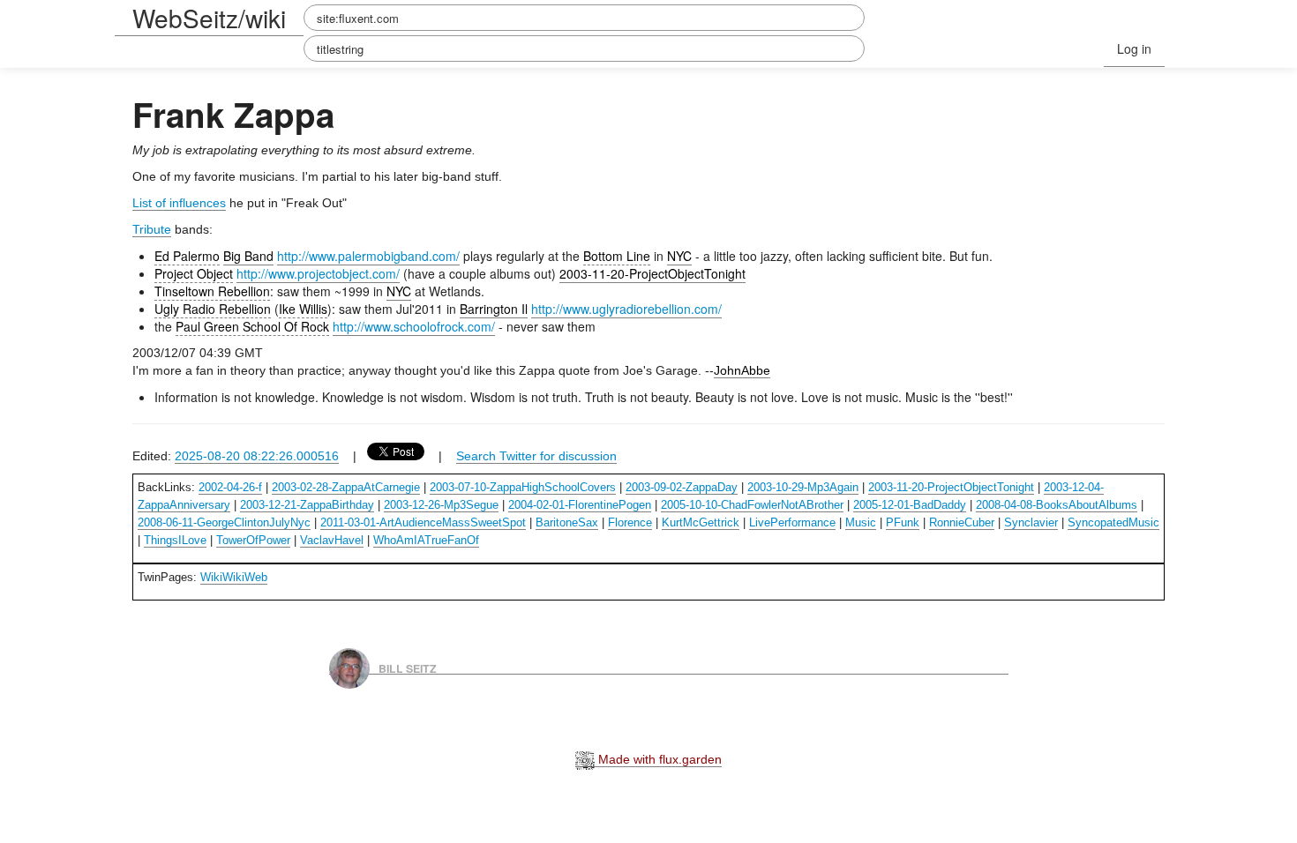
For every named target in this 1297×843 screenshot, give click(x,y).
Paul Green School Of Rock (252, 326)
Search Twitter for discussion (536, 456)
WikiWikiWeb (233, 577)
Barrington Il (494, 308)
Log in (1134, 48)
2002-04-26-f (230, 487)
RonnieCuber (961, 522)
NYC (679, 256)
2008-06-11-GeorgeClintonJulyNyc (224, 522)
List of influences (179, 203)
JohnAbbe (742, 370)
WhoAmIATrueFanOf (426, 540)
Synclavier (1031, 522)
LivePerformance (792, 522)
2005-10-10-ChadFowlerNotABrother (752, 504)
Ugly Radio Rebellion (212, 308)
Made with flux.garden (658, 759)
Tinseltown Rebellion (212, 291)
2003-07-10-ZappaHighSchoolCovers (523, 487)
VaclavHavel (332, 540)
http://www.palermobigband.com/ (368, 256)
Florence (630, 522)
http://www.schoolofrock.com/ (414, 326)
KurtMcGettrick (700, 522)
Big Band (248, 256)
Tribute (151, 229)
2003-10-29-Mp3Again (802, 487)
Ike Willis (303, 308)
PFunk (902, 522)
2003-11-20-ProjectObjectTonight (652, 273)
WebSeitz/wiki (209, 17)
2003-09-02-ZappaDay (682, 487)
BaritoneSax (567, 522)
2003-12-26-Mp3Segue (441, 504)
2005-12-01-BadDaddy (909, 504)
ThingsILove (175, 540)
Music (860, 522)
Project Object (193, 273)
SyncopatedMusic (1113, 522)
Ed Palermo (187, 256)
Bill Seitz (408, 667)
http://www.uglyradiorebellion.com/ (626, 308)
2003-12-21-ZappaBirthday (307, 504)
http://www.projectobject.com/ (318, 273)
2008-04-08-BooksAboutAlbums (1056, 504)
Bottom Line (616, 256)
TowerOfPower (253, 540)
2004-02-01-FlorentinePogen (579, 504)
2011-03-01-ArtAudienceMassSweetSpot (423, 522)
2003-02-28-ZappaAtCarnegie (346, 487)
